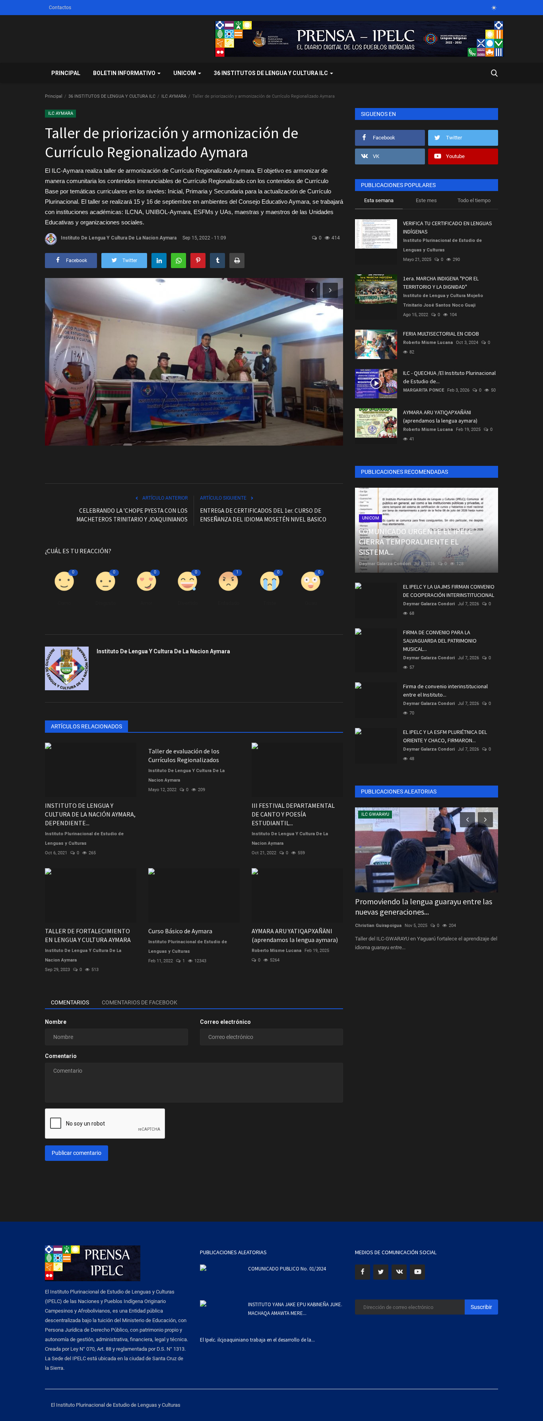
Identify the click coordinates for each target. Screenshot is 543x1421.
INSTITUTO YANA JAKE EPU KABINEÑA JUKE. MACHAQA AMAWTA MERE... (295, 1309)
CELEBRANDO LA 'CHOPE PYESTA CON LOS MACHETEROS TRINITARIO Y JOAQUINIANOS (132, 515)
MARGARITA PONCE (423, 390)
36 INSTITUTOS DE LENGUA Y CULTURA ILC (111, 96)
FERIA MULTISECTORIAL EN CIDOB (441, 333)
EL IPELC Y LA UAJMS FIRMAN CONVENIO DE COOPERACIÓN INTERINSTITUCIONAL (449, 591)
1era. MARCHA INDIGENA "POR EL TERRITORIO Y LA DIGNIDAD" (441, 282)
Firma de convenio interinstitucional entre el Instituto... (445, 690)
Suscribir (481, 1307)
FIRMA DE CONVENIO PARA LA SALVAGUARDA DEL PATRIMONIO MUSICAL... (440, 641)
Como (64, 603)
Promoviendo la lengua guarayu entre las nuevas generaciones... (423, 906)
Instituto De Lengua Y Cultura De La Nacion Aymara (118, 238)
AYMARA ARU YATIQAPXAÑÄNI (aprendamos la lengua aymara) (440, 416)
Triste (269, 603)
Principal (65, 73)
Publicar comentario (76, 1153)
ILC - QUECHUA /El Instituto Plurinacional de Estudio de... (449, 377)
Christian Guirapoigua (378, 925)
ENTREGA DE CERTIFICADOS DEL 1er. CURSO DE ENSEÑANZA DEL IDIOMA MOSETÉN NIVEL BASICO (263, 515)
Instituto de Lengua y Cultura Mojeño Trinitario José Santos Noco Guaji (443, 300)
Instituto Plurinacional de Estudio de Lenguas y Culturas (84, 838)
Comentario (61, 1056)
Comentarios (70, 1002)
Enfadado (228, 603)
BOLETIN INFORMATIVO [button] (125, 73)
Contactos (60, 7)
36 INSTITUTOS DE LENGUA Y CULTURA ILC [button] (271, 73)
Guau (311, 603)
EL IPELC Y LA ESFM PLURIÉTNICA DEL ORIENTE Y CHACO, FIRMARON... (445, 736)
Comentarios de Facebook (139, 1002)
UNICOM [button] (185, 73)
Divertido (188, 603)
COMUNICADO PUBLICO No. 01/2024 (287, 1268)
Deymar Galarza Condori (385, 563)
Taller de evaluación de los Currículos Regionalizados (183, 755)
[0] (493, 8)
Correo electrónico (225, 1022)
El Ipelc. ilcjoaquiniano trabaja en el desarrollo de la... (257, 1339)
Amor (146, 603)
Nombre (55, 1022)
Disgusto (105, 603)
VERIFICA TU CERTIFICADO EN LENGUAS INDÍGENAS (447, 227)
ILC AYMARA (173, 96)
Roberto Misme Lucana (428, 342)
